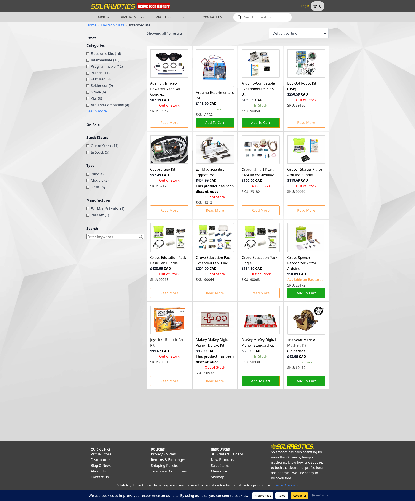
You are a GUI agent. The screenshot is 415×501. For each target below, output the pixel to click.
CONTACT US (212, 17)
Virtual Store (101, 454)
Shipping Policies (165, 465)
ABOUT (161, 17)
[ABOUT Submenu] (171, 17)
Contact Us (100, 477)
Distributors (101, 459)
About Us (98, 471)
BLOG (187, 17)
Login (305, 6)
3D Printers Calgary (227, 454)
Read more (169, 122)
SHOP (101, 17)
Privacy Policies (163, 454)
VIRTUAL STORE (132, 17)
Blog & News (101, 465)
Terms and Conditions (169, 471)
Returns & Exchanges (168, 459)
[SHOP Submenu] (109, 17)
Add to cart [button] (214, 122)
